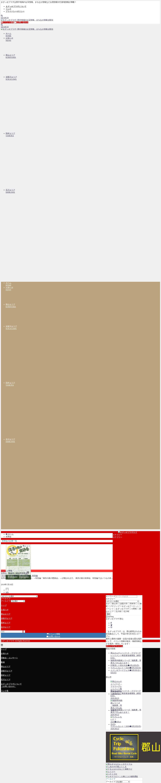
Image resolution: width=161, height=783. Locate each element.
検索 (108, 614)
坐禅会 (24, 573)
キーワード (110, 596)
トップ (4, 605)
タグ (108, 604)
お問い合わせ (22, 22)
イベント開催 (6, 571)
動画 (3, 662)
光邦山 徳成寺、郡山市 (11, 573)
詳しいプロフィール (114, 646)
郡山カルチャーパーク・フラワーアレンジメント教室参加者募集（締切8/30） (126, 655)
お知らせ (4, 610)
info (7, 592)
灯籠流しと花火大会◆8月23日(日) (125, 665)
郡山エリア (5, 614)
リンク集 (4, 691)
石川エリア (5, 627)
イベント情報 (8, 22)
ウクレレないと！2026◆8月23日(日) (126, 668)
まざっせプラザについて (16, 6)
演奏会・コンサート (9, 658)
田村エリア (5, 623)
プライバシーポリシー (15, 11)
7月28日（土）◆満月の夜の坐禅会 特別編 (19, 576)
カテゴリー (110, 599)
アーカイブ (110, 782)
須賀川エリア (6, 618)
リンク (8, 9)
